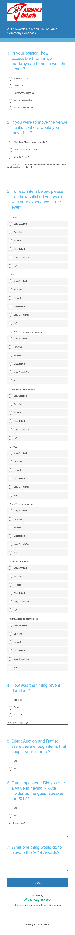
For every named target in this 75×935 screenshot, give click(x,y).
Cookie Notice (42, 924)
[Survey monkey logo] (38, 899)
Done (38, 882)
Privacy (29, 924)
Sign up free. (55, 905)
